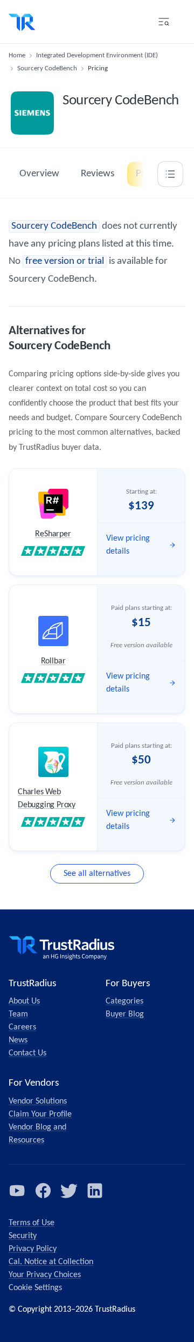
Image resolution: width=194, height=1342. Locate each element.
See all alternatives (97, 873)
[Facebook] (43, 1190)
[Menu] (164, 22)
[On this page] (170, 174)
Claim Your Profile (40, 1114)
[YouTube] (17, 1190)
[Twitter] (69, 1190)
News (18, 1040)
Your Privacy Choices (45, 1275)
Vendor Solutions (38, 1101)
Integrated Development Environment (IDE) (97, 55)
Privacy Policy (33, 1249)
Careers (22, 1027)
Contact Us (27, 1053)
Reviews (97, 174)
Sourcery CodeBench (47, 68)
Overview (39, 174)
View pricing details (128, 545)
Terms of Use (31, 1223)
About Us (24, 1001)
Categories (124, 1001)
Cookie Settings (35, 1288)
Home (17, 55)
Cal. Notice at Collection (51, 1262)
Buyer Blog (125, 1014)
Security (23, 1236)
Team (18, 1014)
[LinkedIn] (94, 1190)
